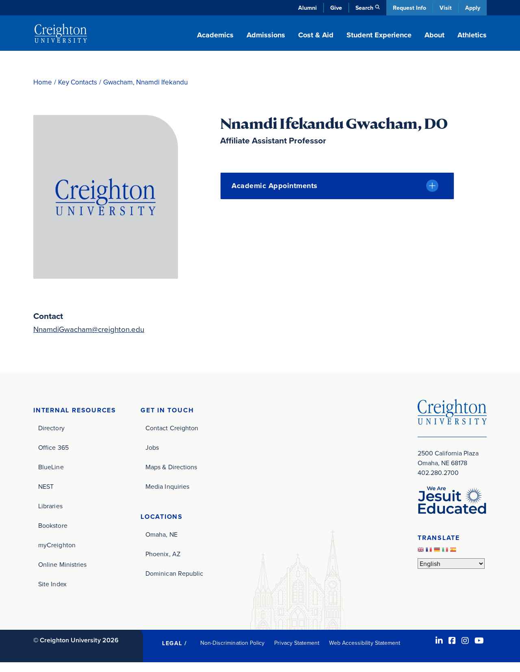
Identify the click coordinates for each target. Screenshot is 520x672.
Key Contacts (77, 82)
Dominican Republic (174, 573)
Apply (472, 8)
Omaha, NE (161, 534)
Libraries (50, 505)
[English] (422, 551)
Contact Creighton (171, 427)
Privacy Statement (296, 643)
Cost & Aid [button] (316, 35)
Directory (51, 427)
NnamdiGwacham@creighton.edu (88, 329)
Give (336, 8)
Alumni (307, 8)
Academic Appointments (275, 185)
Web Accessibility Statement (364, 643)
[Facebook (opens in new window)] (452, 640)
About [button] (434, 35)
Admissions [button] (266, 35)
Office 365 (53, 447)
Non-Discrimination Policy (232, 643)
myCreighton (57, 544)
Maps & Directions (171, 466)
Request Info (409, 8)
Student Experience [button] (379, 35)
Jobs (152, 447)
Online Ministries (62, 564)
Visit (446, 8)
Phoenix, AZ (162, 553)
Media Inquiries (167, 486)
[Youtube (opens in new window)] (479, 640)
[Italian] (446, 551)
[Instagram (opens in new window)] (465, 640)
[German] (438, 551)
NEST (46, 486)
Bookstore (52, 525)
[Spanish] (454, 551)
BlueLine (51, 466)
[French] (430, 551)
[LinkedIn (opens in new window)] (439, 640)
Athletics (472, 35)
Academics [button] (215, 35)
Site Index (52, 583)
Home (42, 82)
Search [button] (364, 8)
